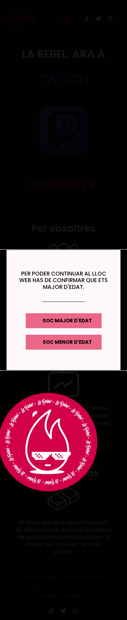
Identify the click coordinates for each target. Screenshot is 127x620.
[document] (63, 310)
